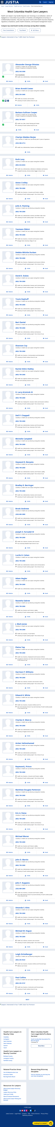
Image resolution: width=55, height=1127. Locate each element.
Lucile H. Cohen (22, 555)
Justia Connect (9, 1113)
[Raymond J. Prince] (8, 771)
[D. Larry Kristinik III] (8, 396)
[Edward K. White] (8, 699)
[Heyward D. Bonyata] (8, 466)
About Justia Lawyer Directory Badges (12, 1089)
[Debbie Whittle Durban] (8, 257)
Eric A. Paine (20, 813)
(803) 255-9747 (20, 983)
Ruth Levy (19, 159)
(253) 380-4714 (20, 143)
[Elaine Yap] (8, 651)
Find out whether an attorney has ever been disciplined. (40, 1075)
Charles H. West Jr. (23, 720)
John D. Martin (21, 859)
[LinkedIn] (20, 1110)
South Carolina (26, 6)
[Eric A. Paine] (8, 817)
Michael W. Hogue (23, 931)
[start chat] (50, 1123)
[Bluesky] (31, 1110)
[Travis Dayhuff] (8, 303)
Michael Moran (22, 836)
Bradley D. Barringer (24, 485)
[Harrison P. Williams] (8, 676)
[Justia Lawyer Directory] (12, 2)
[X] (33, 1110)
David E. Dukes (22, 275)
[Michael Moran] (8, 841)
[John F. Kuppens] (8, 887)
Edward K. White (22, 695)
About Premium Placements (11, 1096)
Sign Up (51, 2)
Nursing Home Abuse (9, 1076)
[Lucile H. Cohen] (8, 559)
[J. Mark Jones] (8, 628)
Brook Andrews (22, 508)
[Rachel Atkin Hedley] (8, 373)
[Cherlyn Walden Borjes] (8, 141)
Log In (45, 2)
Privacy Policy (44, 1113)
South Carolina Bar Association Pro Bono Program (40, 1039)
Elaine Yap (20, 647)
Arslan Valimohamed (24, 743)
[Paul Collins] (8, 982)
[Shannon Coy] (8, 350)
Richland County (8, 1056)
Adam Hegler (21, 578)
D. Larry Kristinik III (24, 392)
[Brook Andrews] (8, 513)
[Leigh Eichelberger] (8, 958)
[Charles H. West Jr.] (8, 724)
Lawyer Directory (9, 6)
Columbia (6, 1037)
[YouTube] (22, 1110)
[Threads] (28, 1110)
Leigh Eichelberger (23, 954)
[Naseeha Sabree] (8, 605)
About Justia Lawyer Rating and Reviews (12, 1099)
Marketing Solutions (27, 1115)
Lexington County (9, 1058)
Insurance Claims (8, 1074)
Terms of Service (35, 1113)
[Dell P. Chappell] (8, 420)
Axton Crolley (21, 182)
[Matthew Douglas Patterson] (8, 794)
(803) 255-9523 (20, 960)
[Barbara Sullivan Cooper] (8, 117)
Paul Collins (20, 977)
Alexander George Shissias (27, 64)
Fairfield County (8, 1060)
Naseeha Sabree (22, 600)
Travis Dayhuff (22, 299)
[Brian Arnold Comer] (8, 93)
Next (27, 999)
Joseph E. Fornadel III (24, 532)
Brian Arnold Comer (24, 88)
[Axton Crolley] (8, 187)
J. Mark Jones (21, 624)
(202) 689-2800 (20, 514)
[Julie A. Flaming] (8, 210)
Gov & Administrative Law (11, 1072)
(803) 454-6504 (20, 165)
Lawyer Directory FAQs (10, 1092)
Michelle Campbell (23, 438)
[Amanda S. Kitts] (8, 912)
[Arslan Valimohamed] (8, 747)
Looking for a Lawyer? (40, 1123)
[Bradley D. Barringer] (8, 489)
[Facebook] (24, 1110)
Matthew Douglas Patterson (28, 789)
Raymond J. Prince (23, 766)
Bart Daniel (20, 322)
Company (24, 1113)
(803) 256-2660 (20, 94)
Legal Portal (18, 1113)
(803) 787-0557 (20, 119)
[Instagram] (26, 1110)
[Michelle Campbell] (8, 443)
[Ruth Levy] (8, 164)
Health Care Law (18, 6)
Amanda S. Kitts (22, 907)
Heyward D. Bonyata (24, 462)
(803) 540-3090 (20, 71)
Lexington (6, 1039)
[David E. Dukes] (8, 280)
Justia (2, 6)
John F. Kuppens (22, 883)
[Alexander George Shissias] (8, 69)
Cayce (5, 1047)
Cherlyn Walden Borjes (25, 137)
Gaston (6, 1045)
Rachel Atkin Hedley (24, 369)
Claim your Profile (8, 1094)
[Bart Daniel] (8, 326)
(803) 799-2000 (20, 188)
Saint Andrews (8, 1041)
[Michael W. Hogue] (8, 935)
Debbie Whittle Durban (25, 252)
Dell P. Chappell (22, 415)
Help (29, 1113)
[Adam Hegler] (8, 583)
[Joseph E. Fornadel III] (8, 536)
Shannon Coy (21, 345)
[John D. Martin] (8, 864)
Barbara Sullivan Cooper (26, 112)
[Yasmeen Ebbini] (8, 233)
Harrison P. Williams (24, 672)
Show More (41, 1046)
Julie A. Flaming (22, 206)
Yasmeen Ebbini (22, 229)
